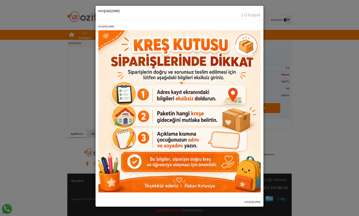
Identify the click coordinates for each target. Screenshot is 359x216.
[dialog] (179, 108)
